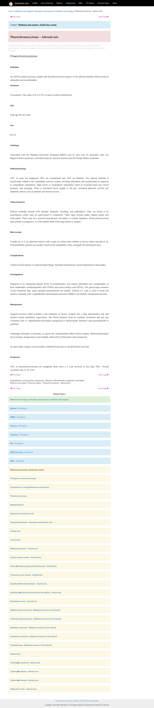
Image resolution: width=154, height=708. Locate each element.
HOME (34, 3)
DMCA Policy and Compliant (89, 701)
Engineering (70, 3)
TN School (90, 3)
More (115, 3)
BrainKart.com (22, 3)
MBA (80, 3)
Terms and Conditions (72, 701)
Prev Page (16, 17)
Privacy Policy (59, 701)
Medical (59, 3)
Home (10, 11)
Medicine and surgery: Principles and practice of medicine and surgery (44, 11)
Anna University (47, 3)
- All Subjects (18, 408)
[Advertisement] (130, 46)
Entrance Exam (103, 3)
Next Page (103, 17)
